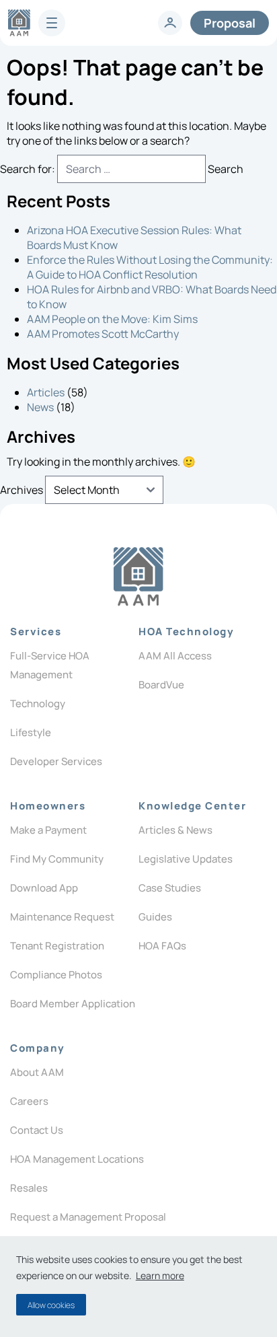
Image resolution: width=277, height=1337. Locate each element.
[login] (170, 23)
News (40, 407)
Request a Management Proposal (88, 1217)
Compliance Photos (56, 975)
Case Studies (169, 888)
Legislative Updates (185, 859)
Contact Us (36, 1130)
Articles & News (175, 830)
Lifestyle (30, 732)
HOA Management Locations (77, 1159)
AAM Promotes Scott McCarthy (103, 333)
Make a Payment (48, 830)
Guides (155, 917)
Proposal (229, 23)
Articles (46, 392)
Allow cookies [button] (51, 1305)
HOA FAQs (162, 946)
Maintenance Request (62, 917)
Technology (37, 703)
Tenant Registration (57, 946)
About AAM (37, 1072)
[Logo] (138, 576)
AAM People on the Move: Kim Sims (112, 319)
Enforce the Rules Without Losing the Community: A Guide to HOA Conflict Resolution (150, 267)
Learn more (160, 1275)
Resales (29, 1188)
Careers (29, 1101)
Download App (44, 888)
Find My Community (57, 859)
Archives (21, 489)
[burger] (52, 23)
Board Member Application (72, 1004)
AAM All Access (175, 656)
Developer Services (56, 761)
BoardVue (161, 685)
